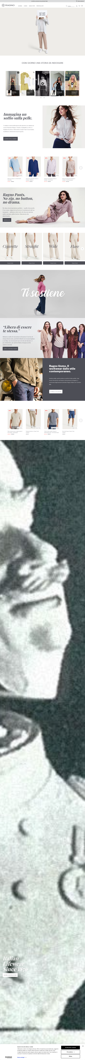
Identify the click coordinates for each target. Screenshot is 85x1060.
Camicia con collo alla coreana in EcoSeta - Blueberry (32, 179)
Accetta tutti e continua (70, 1047)
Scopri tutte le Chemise (10, 138)
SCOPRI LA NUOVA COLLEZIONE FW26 (36, 1)
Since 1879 (32, 6)
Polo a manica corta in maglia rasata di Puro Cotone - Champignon (15, 431)
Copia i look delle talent (10, 348)
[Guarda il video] (42, 32)
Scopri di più (10, 263)
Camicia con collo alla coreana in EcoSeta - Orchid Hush (50, 179)
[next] (80, 167)
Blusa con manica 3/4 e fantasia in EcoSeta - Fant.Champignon (68, 179)
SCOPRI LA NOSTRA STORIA (10, 975)
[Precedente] (2, 248)
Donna (20, 6)
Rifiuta (70, 1056)
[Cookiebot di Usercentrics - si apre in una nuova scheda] (8, 1057)
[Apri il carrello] (82, 6)
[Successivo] (82, 248)
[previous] (4, 167)
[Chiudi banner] (82, 1046)
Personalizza (70, 1051)
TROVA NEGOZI (81, 1)
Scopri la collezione (55, 391)
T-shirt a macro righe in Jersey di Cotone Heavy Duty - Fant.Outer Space (51, 431)
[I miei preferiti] (79, 6)
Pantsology (40, 6)
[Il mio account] (77, 6)
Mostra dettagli (21, 1057)
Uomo (25, 6)
